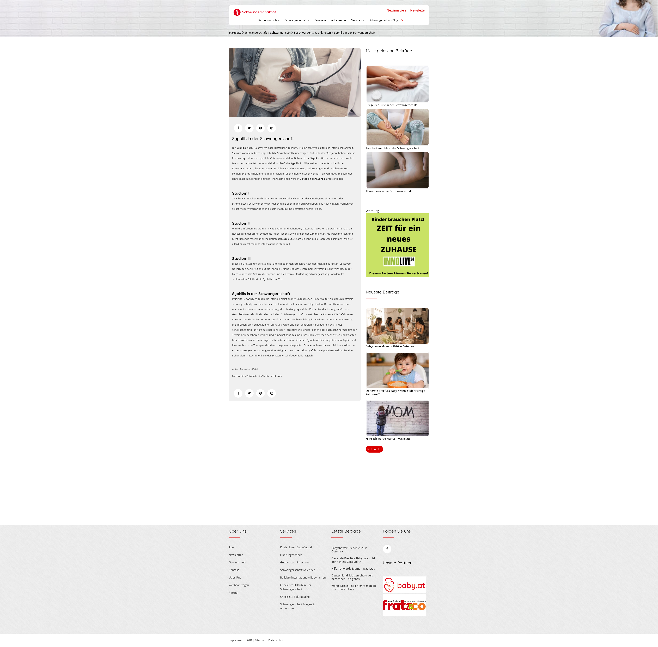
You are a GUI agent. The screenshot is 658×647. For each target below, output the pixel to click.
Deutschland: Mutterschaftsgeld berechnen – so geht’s (352, 577)
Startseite (235, 32)
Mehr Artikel (374, 449)
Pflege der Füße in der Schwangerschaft (391, 105)
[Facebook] (238, 128)
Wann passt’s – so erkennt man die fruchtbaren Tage (353, 587)
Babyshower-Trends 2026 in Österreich (391, 346)
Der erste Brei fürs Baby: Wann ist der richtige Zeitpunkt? (395, 392)
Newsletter (418, 10)
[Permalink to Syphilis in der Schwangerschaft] (295, 116)
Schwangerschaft (256, 32)
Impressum (236, 640)
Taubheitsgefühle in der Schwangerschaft (392, 148)
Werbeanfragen (239, 585)
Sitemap (260, 640)
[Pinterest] (260, 128)
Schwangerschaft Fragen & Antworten (297, 606)
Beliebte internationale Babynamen (303, 577)
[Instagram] (271, 128)
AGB (249, 640)
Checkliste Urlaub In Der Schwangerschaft (295, 587)
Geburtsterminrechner (295, 562)
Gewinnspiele (396, 10)
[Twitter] (249, 128)
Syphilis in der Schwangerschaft (354, 32)
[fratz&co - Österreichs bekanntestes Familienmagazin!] (404, 615)
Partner (234, 592)
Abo (231, 547)
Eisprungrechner (291, 555)
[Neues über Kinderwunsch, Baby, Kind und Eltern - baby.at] (404, 592)
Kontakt (234, 570)
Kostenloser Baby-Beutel (296, 547)
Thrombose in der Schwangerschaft (389, 191)
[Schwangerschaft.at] (254, 10)
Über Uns (235, 577)
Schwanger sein (280, 32)
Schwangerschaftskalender (297, 570)
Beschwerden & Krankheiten (312, 32)
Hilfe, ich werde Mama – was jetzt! (388, 439)
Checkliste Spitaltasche (295, 597)
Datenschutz (276, 640)
